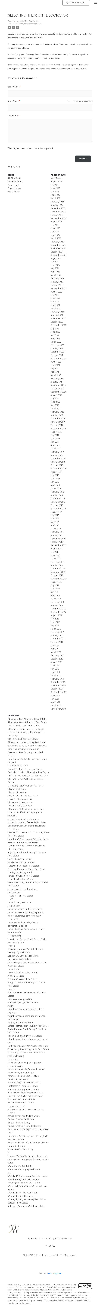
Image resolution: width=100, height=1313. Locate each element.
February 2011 (57, 655)
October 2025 (57, 215)
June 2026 (55, 188)
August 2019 (56, 432)
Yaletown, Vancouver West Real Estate (26, 1206)
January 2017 (57, 535)
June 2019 (55, 438)
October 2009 (57, 689)
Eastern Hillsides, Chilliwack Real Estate (26, 845)
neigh (10, 1006)
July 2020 (55, 398)
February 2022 (57, 345)
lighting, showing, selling (19, 959)
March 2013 (56, 598)
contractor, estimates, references (23, 819)
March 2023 (56, 308)
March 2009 (56, 705)
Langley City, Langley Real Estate (23, 956)
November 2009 (58, 685)
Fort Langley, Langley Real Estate (23, 876)
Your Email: (13, 101)
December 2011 (58, 638)
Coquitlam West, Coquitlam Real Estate (26, 826)
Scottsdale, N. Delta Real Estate (23, 1086)
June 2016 (55, 555)
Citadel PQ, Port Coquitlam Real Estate (26, 786)
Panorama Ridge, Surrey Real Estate (25, 1036)
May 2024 (55, 268)
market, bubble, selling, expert (22, 972)
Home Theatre (14, 932)
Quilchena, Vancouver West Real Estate (26, 1052)
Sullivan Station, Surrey (19, 1122)
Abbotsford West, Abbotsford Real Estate (27, 722)
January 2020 (57, 415)
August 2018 (56, 472)
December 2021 (58, 352)
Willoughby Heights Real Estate (22, 1193)
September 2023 (58, 288)
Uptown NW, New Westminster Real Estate (28, 1156)
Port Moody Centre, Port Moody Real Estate (28, 1046)
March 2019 (56, 448)
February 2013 (57, 602)
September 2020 (58, 392)
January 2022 (57, 348)
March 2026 (56, 198)
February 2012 (57, 632)
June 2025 (55, 228)
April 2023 (55, 305)
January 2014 (57, 565)
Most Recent (56, 178)
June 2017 (55, 518)
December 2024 (58, 245)
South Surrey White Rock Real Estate (25, 1096)
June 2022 (55, 332)
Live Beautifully (15, 181)
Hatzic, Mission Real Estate (20, 896)
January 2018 (57, 495)
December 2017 (58, 498)
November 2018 (58, 462)
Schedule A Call (77, 2)
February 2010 (57, 679)
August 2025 (56, 221)
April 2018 (55, 485)
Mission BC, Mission (17, 976)
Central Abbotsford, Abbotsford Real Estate (28, 772)
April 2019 (55, 445)
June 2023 (55, 298)
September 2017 (58, 508)
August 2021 (56, 362)
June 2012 (55, 622)
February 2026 (57, 201)
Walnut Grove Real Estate (20, 1166)
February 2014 (57, 562)
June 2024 (55, 265)
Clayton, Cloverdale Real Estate (23, 795)
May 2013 (55, 592)
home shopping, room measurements (26, 929)
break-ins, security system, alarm (23, 749)
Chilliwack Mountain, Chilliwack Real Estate (28, 775)
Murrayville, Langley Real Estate (23, 1002)
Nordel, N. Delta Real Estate (21, 1022)
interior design (14, 936)
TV (9, 1152)
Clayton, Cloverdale (17, 792)
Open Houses (14, 188)
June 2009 (55, 695)
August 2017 (56, 512)
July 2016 (55, 552)
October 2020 (57, 388)
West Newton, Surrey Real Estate (23, 1179)
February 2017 (57, 532)
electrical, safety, (15, 849)
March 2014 (56, 558)
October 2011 (57, 642)
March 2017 (56, 528)
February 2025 (57, 242)
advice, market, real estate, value (23, 725)
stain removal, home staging (21, 1099)
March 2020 (56, 408)
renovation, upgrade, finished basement (27, 1069)
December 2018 (58, 458)
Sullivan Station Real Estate (21, 1119)
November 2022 (58, 318)
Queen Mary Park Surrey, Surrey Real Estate (28, 1049)
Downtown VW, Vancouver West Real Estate (28, 839)
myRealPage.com (54, 1274)
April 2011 (55, 649)
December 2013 (58, 568)
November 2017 (58, 502)
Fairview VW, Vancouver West (21, 862)
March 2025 (56, 238)
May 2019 (55, 442)
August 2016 (56, 548)
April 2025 (55, 235)
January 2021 (57, 382)
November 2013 (58, 572)
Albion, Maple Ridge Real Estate (23, 739)
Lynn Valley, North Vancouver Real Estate (27, 962)
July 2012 (55, 619)
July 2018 (55, 475)
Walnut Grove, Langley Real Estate (24, 1169)
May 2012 (55, 625)
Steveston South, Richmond (21, 1102)
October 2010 (57, 659)
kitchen (11, 946)
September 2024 (58, 255)
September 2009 (58, 692)
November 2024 (58, 248)
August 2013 (56, 582)
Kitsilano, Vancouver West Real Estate (25, 949)
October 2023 (57, 285)
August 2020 (56, 395)
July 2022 (55, 328)
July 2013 (55, 585)
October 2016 (57, 542)
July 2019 (55, 435)
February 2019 (57, 452)
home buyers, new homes (20, 902)
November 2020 (58, 385)
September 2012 (58, 612)
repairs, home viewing (18, 1079)
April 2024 (55, 271)
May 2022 (55, 335)
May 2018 (55, 482)
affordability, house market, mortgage (25, 729)
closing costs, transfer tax (20, 799)
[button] (46, 1246)
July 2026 (55, 185)
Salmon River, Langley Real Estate (24, 1082)
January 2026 (57, 205)
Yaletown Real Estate (18, 1203)
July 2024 (55, 261)
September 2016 (58, 545)
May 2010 (55, 669)
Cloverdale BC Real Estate (20, 802)
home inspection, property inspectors (25, 912)
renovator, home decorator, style (28, 24)
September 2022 (58, 325)
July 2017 (55, 515)
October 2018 (57, 465)
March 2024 (56, 275)
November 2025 (58, 211)
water (10, 1173)
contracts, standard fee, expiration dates (27, 822)
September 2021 (58, 358)
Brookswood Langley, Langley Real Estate (27, 759)
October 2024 (57, 252)
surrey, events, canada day (20, 1149)
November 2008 (58, 709)
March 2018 (56, 488)
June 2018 (55, 478)
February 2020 (57, 412)
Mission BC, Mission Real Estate (22, 979)
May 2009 (55, 699)
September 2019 (58, 428)
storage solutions (16, 1106)
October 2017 (57, 505)
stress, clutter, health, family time (24, 1116)
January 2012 (57, 635)
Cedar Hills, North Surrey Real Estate (25, 769)
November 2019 (58, 422)
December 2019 (58, 418)
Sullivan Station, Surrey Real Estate (24, 1126)
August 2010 (56, 662)
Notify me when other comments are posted (31, 148)
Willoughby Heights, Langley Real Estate (27, 1199)
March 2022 (56, 342)
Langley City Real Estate (19, 952)
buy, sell (12, 762)
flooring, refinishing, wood (20, 872)
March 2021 (56, 375)
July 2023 (55, 295)
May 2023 (55, 301)
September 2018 (58, 468)
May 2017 (55, 522)
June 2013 (55, 588)
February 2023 (57, 312)
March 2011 (56, 652)
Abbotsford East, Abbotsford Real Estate (27, 719)
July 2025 (55, 225)
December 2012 (58, 608)
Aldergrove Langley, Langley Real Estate (26, 742)
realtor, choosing (16, 1056)
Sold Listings (14, 191)
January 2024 (57, 282)
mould (11, 989)
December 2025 (58, 208)
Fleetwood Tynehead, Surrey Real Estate (27, 869)
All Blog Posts (14, 178)
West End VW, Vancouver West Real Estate (28, 1176)
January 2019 (57, 455)
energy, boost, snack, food (20, 859)
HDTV (10, 899)
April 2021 (55, 372)
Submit (83, 158)
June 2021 (55, 365)
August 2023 (56, 292)
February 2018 (57, 492)
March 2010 (56, 675)
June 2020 (55, 402)
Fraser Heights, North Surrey (21, 879)
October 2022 (57, 322)
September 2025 (58, 218)
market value (14, 969)
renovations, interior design (21, 1072)
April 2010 (55, 672)
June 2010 (55, 665)
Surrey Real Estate (16, 1146)
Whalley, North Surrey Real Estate (24, 1182)
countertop (13, 829)
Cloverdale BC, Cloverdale (20, 805)
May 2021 (55, 368)
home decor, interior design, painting (25, 909)
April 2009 (55, 702)
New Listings (14, 185)
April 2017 (55, 525)
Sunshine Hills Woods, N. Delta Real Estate (28, 1142)
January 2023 (57, 315)
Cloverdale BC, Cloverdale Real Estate (26, 809)
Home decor (14, 906)
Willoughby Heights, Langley (21, 1196)
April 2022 (55, 338)
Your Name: (14, 87)
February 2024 (57, 278)
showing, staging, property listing (23, 1089)
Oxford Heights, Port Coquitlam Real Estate (28, 1026)
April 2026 (55, 195)
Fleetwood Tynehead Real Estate (23, 866)
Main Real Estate (16, 966)
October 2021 (57, 355)
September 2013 (58, 579)
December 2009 (58, 682)
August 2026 (56, 181)
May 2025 (55, 231)
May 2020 (55, 405)
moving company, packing (20, 999)
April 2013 (55, 595)
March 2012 (56, 629)
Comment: (13, 115)
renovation (13, 1059)
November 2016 (58, 538)
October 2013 (57, 575)
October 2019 (57, 425)
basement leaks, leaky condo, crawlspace (27, 745)
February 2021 (57, 378)
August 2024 (56, 258)
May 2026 (55, 191)
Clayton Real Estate (17, 789)
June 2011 (55, 645)
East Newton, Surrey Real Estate (23, 842)
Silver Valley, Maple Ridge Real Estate (25, 1092)
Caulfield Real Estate (18, 765)
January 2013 (57, 605)
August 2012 (56, 615)
